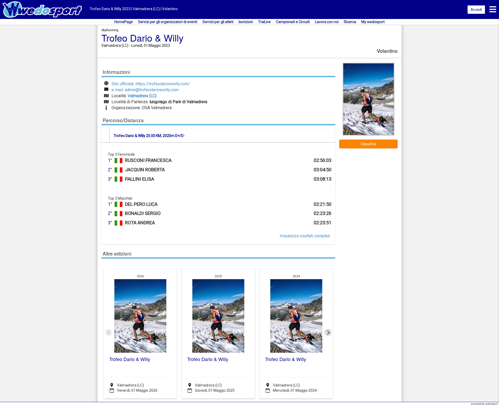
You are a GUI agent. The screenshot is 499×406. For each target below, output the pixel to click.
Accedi (476, 10)
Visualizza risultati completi (305, 235)
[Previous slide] (108, 332)
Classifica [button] (368, 144)
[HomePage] (42, 9)
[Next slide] (328, 332)
